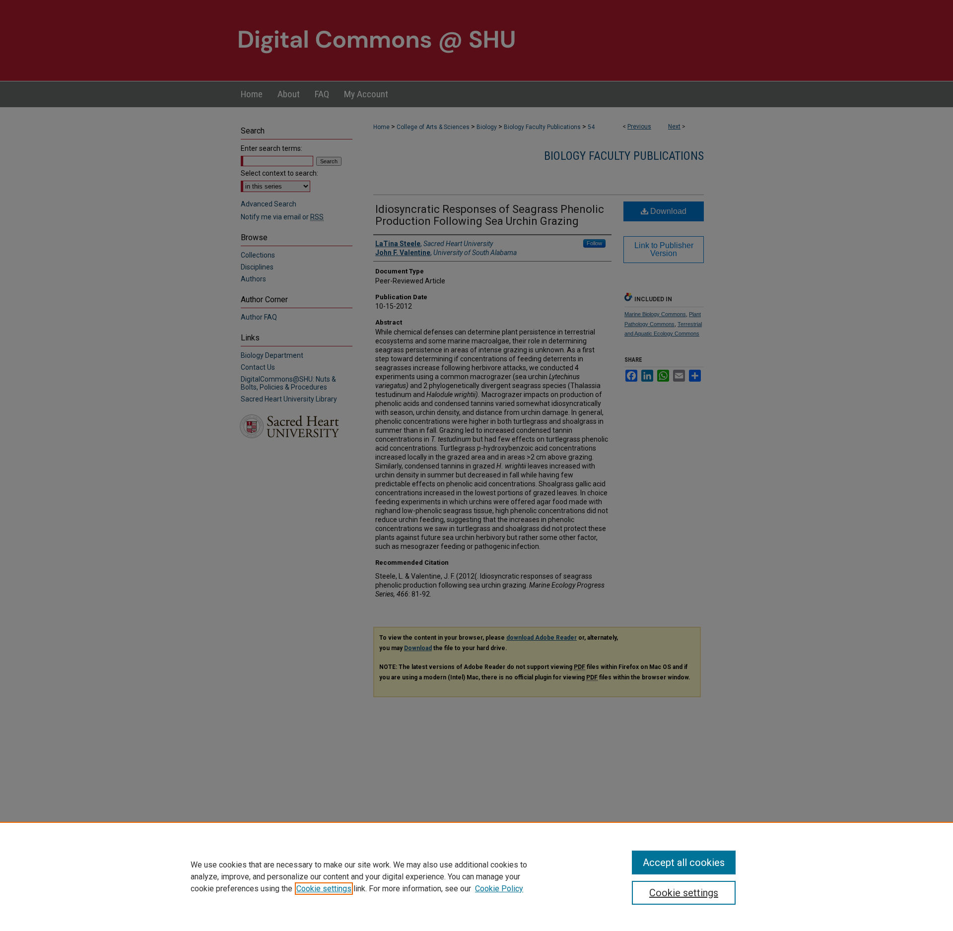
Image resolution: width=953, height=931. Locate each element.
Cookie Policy (499, 888)
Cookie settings (323, 888)
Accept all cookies (684, 862)
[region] (476, 876)
